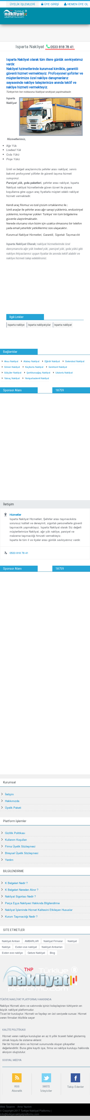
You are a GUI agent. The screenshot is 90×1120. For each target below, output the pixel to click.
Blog (52, 952)
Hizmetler (15, 514)
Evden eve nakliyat (26, 947)
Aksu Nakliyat (11, 361)
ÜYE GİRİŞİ (51, 4)
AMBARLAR (32, 941)
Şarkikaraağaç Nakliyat (38, 372)
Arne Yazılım (24, 1106)
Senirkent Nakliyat (58, 366)
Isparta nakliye (16, 324)
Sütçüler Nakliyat (12, 372)
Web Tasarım (7, 1106)
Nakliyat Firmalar (53, 941)
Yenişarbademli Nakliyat (37, 378)
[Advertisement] (45, 440)
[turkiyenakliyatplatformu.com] (14, 13)
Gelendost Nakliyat (74, 361)
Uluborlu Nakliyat (64, 372)
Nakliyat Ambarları (52, 947)
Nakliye (6, 947)
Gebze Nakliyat (36, 952)
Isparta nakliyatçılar (39, 324)
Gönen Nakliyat (12, 366)
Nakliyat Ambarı (11, 941)
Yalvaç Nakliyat (12, 378)
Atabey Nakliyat (31, 361)
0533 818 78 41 (62, 47)
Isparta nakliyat (63, 324)
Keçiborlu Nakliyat (34, 366)
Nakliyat (72, 941)
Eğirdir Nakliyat (52, 361)
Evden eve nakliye (12, 952)
